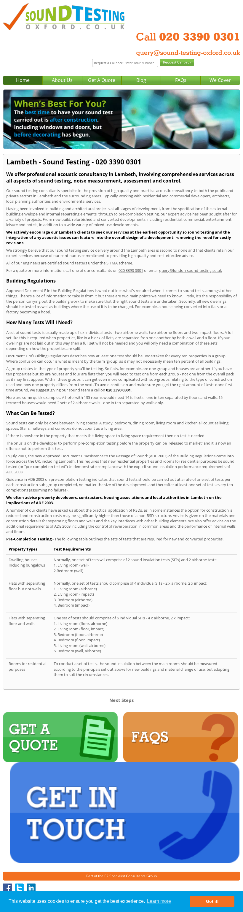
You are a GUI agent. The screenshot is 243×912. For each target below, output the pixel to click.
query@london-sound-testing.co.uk (190, 270)
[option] (121, 119)
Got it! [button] (212, 901)
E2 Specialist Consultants (125, 875)
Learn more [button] (159, 901)
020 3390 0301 (131, 270)
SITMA (112, 263)
